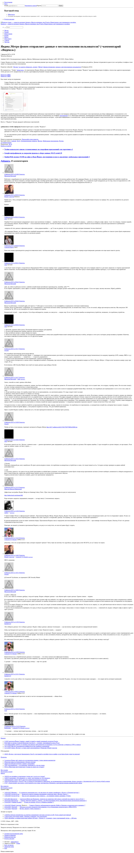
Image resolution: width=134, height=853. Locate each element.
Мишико (14, 792)
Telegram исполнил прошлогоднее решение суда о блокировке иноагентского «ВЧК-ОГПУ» (48, 807)
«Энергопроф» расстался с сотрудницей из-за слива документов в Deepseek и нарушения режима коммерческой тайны (45, 783)
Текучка (6, 42)
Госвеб (6, 32)
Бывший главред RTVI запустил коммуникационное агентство (27, 779)
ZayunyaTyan (15, 794)
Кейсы (6, 37)
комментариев (6, 142)
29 (61, 153)
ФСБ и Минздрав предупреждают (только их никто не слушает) (24, 767)
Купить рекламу (9, 19)
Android (13, 141)
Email (6, 5)
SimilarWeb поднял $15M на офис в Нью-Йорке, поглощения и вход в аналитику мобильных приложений (46, 157)
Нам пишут (7, 39)
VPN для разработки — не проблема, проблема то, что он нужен (24, 765)
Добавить (5, 161)
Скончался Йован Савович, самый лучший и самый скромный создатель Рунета (31, 741)
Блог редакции (9, 845)
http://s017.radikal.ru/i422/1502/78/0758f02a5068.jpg (61, 427)
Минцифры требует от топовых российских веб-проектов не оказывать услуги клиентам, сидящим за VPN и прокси (42, 744)
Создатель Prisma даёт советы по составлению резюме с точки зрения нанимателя (29, 760)
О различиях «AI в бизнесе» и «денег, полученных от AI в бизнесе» (29, 778)
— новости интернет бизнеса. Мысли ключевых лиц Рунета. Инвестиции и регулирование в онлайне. (35, 24)
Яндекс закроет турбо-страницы (30, 808)
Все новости (4, 786)
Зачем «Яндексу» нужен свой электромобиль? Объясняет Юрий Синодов (30, 748)
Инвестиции (8, 34)
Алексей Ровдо (9, 247)
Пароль (33, 5)
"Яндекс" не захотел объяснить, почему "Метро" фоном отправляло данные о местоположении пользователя (47, 67)
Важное (3, 738)
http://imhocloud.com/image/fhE (13, 495)
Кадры (6, 35)
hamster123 (7, 623)
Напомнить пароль (31, 5)
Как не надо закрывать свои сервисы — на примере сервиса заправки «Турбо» (46, 796)
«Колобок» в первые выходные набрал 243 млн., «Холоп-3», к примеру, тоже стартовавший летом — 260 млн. (40, 818)
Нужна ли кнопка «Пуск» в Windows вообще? (38, 802)
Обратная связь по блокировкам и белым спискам (19, 762)
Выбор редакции (6, 146)
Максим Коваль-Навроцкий (13, 489)
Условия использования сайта (13, 833)
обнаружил (20, 70)
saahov (6, 512)
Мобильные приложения (50, 141)
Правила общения (10, 835)
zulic (5, 219)
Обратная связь (9, 846)
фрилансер (14, 799)
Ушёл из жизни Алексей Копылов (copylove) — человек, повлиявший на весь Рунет (32, 743)
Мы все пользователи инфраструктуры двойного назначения (26, 746)
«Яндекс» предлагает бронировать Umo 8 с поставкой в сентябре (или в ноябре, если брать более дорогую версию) (42, 754)
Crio (5, 710)
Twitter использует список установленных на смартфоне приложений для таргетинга (38, 149)
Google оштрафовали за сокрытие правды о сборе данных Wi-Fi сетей (32, 153)
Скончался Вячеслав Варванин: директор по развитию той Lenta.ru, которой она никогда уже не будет (51, 799)
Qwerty (6, 350)
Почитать (4, 757)
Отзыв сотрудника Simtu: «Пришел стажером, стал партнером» (25, 816)
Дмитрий (14, 807)
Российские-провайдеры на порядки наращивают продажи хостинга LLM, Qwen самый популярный (37, 815)
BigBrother (7, 728)
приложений (64, 115)
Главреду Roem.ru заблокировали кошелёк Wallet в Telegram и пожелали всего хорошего (56, 805)
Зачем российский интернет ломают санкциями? (19, 763)
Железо (40, 141)
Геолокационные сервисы (29, 141)
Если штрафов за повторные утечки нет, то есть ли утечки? (26, 776)
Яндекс (61, 141)
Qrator (18, 843)
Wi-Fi (18, 141)
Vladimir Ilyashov (16, 802)
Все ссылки (4, 770)
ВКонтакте (11, 14)
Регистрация (8, 2)
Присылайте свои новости (30, 139)
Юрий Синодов (9, 196)
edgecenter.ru (15, 841)
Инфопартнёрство (10, 837)
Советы (6, 40)
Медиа (6, 30)
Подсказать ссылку (7, 771)
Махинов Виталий (10, 176)
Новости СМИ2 (6, 75)
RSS (5, 848)
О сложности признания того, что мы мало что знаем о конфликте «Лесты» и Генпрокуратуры (48, 792)
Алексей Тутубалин (10, 539)
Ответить (22, 174)
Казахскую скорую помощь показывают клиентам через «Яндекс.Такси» (44, 794)
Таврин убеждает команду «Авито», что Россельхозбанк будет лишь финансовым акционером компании (53, 800)
